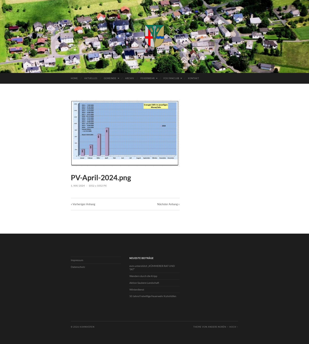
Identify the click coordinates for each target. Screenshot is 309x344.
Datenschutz (78, 266)
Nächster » (168, 204)
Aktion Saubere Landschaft (144, 282)
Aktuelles (90, 78)
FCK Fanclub (171, 78)
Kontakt (193, 78)
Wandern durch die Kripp (143, 275)
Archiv (129, 78)
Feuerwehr (147, 78)
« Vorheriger (83, 204)
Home (74, 78)
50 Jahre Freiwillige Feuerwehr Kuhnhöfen (152, 296)
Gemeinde (110, 78)
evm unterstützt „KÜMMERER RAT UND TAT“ (152, 267)
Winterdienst (136, 289)
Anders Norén (217, 327)
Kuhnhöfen (87, 327)
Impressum (77, 260)
